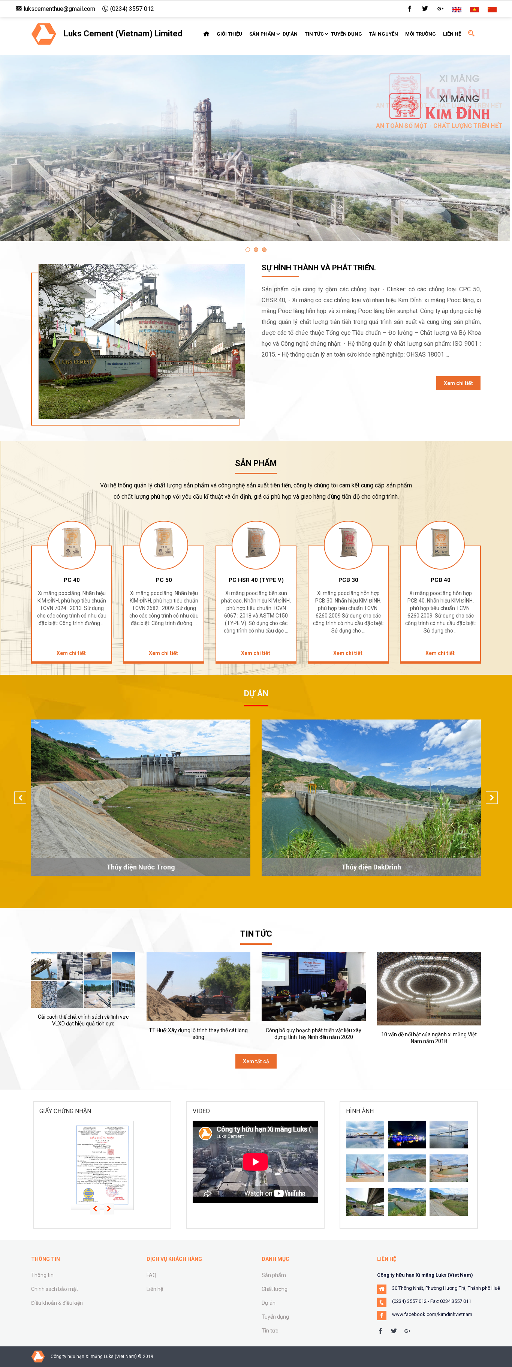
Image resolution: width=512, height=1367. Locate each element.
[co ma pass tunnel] (365, 1202)
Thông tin (42, 1275)
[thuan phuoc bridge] (449, 1134)
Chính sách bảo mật (54, 1289)
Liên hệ (452, 34)
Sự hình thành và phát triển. (319, 267)
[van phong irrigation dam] (449, 1168)
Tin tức (314, 34)
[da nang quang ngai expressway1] (407, 1168)
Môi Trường (420, 34)
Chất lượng (274, 1289)
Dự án (290, 34)
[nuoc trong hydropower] (449, 1202)
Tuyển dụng (346, 34)
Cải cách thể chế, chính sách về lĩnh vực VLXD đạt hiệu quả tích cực (83, 1020)
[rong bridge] (407, 1134)
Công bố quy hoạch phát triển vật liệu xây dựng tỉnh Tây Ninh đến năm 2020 (313, 1033)
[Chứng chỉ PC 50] (102, 1165)
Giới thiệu (229, 34)
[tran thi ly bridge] (365, 1168)
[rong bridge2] (365, 1134)
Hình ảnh (360, 1111)
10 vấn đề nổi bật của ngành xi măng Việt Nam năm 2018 (429, 1037)
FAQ (151, 1275)
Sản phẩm (262, 34)
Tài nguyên (383, 34)
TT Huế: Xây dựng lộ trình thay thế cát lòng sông (198, 1033)
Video (201, 1111)
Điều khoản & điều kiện (57, 1303)
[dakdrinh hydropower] (407, 1202)
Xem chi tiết (458, 383)
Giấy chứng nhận (65, 1111)
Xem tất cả (256, 1061)
